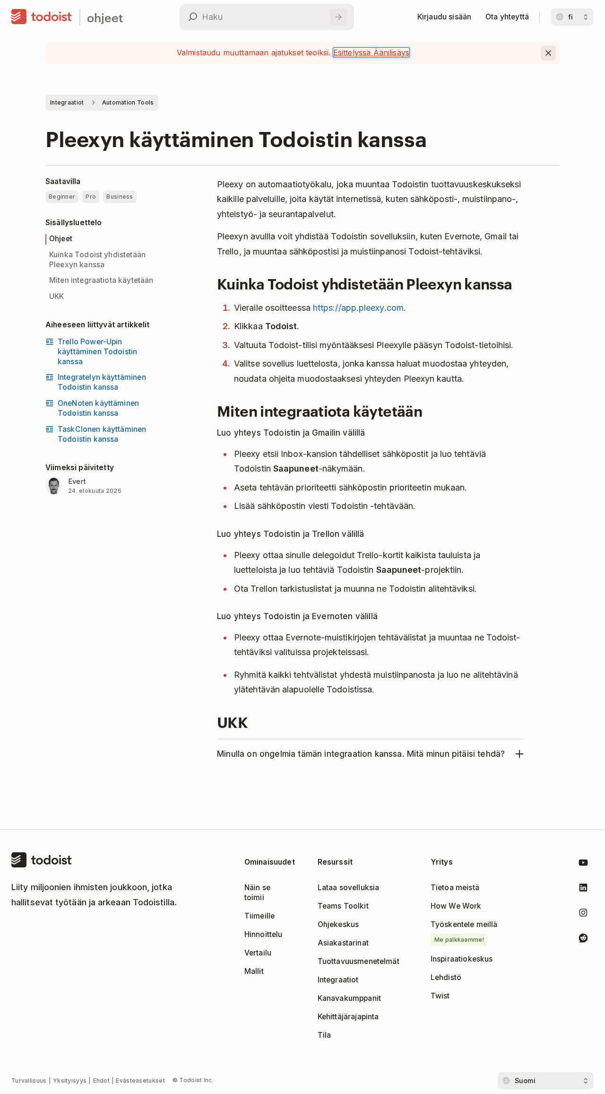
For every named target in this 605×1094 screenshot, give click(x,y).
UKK (56, 296)
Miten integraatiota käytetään (101, 280)
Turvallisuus (29, 1080)
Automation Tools (128, 102)
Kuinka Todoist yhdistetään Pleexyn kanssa (97, 259)
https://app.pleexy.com (358, 308)
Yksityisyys (69, 1080)
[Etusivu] (41, 17)
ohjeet (105, 17)
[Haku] (338, 17)
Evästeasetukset (140, 1080)
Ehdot (101, 1080)
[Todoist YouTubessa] (583, 864)
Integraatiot (67, 102)
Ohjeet (60, 238)
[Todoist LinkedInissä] (583, 889)
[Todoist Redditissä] (583, 940)
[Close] (548, 53)
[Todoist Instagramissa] (583, 914)
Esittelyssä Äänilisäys (371, 52)
